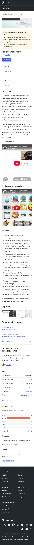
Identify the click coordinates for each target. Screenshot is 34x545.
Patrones (21, 481)
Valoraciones (8, 71)
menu (29, 395)
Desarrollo (7, 80)
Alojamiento (6, 478)
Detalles (6, 66)
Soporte (6, 85)
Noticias (4, 475)
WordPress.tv (7, 497)
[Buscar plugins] (21, 14)
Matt (4, 506)
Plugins (20, 478)
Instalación (7, 76)
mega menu (24, 395)
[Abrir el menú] (31, 2)
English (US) (28, 391)
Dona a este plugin (8, 461)
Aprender (5, 487)
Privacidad (5, 481)
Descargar (6, 59)
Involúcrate (21, 487)
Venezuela (9, 520)
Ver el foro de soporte (9, 444)
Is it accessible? (7, 342)
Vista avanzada (7, 400)
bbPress (5, 509)
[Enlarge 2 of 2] (30, 312)
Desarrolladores (7, 493)
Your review (6, 431)
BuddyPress (7, 512)
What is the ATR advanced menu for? (9, 328)
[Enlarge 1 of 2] (14, 312)
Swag (20, 497)
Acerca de (5, 472)
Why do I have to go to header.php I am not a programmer (13, 335)
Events (20, 490)
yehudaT (7, 55)
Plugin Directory (6, 8)
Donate (21, 493)
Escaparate (21, 472)
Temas (20, 475)
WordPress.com (8, 503)
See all (30, 431)
